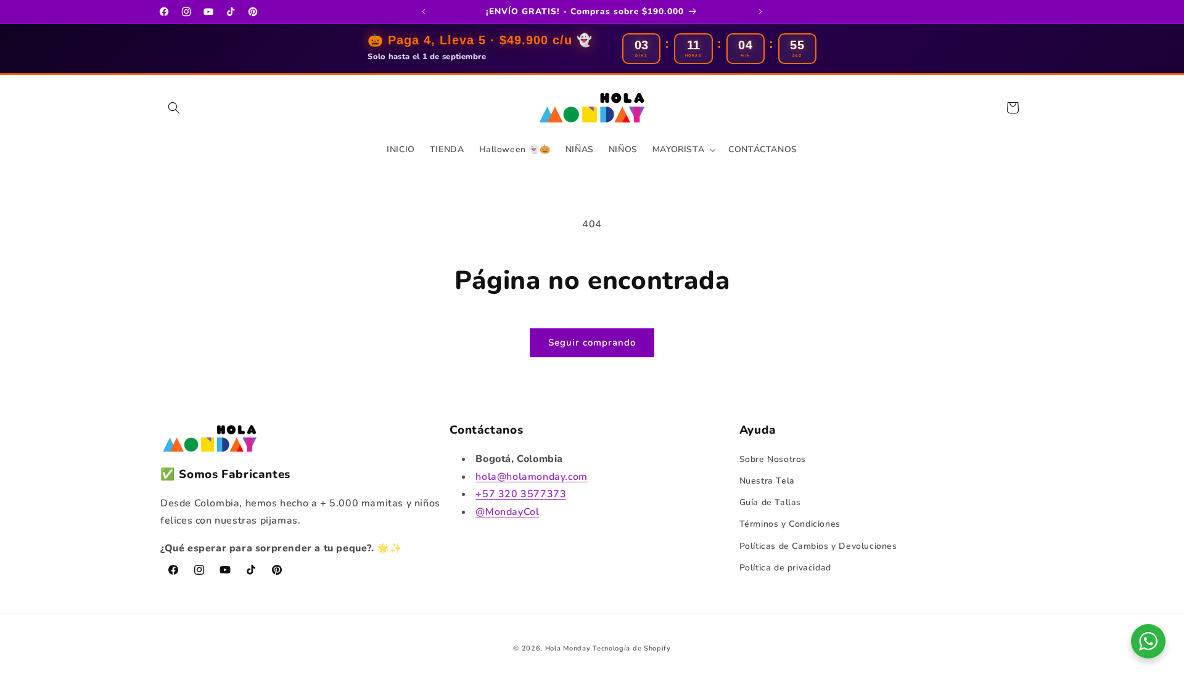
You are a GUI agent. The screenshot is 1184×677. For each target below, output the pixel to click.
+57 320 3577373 (520, 494)
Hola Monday (568, 648)
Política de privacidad (785, 567)
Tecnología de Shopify (632, 648)
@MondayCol (507, 512)
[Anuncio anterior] (423, 11)
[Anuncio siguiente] (760, 11)
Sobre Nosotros (772, 458)
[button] (173, 107)
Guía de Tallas (770, 502)
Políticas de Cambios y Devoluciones (818, 545)
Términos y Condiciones (790, 524)
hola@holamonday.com (531, 476)
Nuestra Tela (767, 480)
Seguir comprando (592, 342)
